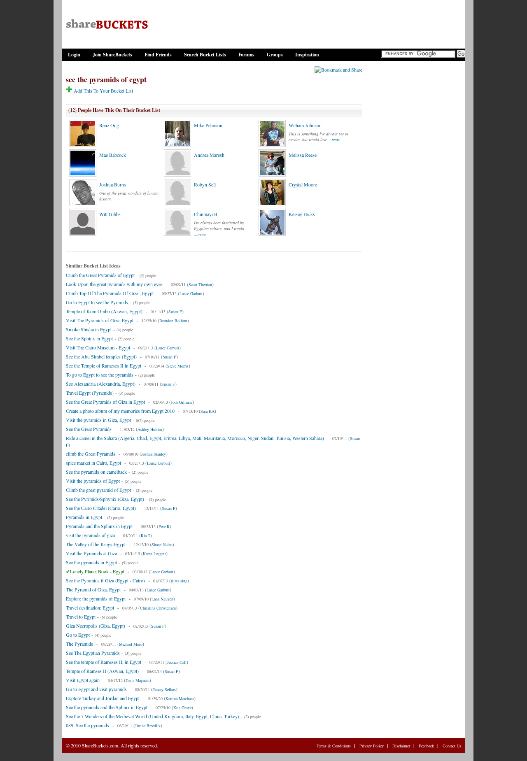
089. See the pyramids (87, 725)
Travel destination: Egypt (90, 607)
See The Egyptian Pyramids (93, 652)
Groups (275, 54)
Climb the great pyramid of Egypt (98, 489)
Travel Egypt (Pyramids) (90, 392)
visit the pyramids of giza (90, 535)
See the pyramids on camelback (96, 471)
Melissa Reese (303, 154)
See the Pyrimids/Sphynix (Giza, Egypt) (105, 499)
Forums (246, 54)
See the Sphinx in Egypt (89, 338)
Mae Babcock (112, 154)
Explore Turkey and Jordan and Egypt (103, 698)
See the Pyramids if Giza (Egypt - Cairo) (105, 580)
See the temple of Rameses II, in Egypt (103, 662)
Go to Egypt (78, 634)
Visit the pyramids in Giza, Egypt (98, 420)
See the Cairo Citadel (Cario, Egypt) (101, 508)
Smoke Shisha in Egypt (89, 329)
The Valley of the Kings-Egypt (96, 544)
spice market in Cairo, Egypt (93, 462)
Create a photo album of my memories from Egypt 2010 (120, 410)
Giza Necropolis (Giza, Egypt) (95, 625)
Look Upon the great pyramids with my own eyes (114, 284)
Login (74, 54)
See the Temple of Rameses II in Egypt (103, 365)
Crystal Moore (303, 184)
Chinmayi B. (206, 214)
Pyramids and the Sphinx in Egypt (99, 526)
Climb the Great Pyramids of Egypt (100, 275)
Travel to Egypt (81, 616)
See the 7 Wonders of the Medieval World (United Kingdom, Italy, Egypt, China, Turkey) (152, 716)
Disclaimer (401, 746)
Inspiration (307, 54)
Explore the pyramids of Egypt (96, 598)
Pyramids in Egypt (84, 517)
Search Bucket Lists (205, 54)
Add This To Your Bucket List (102, 90)
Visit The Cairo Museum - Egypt (98, 347)
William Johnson (305, 125)
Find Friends (158, 54)
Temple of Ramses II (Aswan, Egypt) (102, 671)
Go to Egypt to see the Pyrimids (97, 302)
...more (334, 139)
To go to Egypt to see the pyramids (99, 374)
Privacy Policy (371, 746)
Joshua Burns (112, 184)
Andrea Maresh (209, 154)
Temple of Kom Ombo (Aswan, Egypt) (104, 311)
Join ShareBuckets (112, 54)
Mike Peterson (208, 125)
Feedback (426, 746)
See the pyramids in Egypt (91, 562)
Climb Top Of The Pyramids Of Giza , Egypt (110, 293)
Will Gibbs (110, 214)
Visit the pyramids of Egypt (93, 480)
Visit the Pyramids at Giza (91, 553)
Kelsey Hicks (302, 214)
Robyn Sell (205, 184)
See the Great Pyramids (89, 429)
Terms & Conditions (334, 746)
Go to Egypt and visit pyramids (96, 689)
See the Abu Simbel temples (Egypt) (101, 356)
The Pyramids (79, 643)
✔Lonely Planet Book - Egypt (95, 571)
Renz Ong (109, 125)
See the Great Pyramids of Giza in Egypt (105, 401)
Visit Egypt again (83, 680)
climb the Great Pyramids (90, 453)
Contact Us (452, 746)
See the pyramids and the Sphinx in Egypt (106, 707)
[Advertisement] (413, 190)
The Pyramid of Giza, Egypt (93, 589)
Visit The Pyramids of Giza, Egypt (99, 320)
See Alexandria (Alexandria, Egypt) (100, 383)
